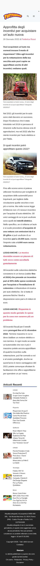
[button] (28, 16)
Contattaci (20, 545)
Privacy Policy (28, 560)
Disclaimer (20, 562)
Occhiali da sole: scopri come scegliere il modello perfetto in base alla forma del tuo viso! (21, 398)
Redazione (18, 560)
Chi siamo (9, 560)
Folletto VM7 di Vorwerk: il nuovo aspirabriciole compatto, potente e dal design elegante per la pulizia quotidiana (20, 478)
